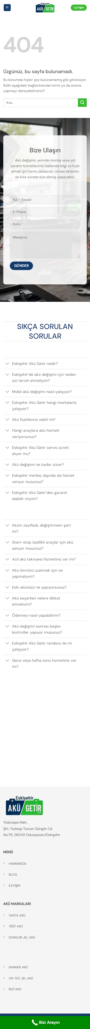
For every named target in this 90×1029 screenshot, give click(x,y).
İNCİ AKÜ (15, 989)
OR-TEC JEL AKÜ (21, 978)
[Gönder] (82, 102)
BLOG (13, 874)
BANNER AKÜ (18, 967)
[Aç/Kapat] (7, 364)
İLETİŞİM (14, 886)
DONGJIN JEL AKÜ (22, 937)
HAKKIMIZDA (17, 864)
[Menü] (7, 7)
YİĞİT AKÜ (16, 926)
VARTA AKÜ (17, 915)
